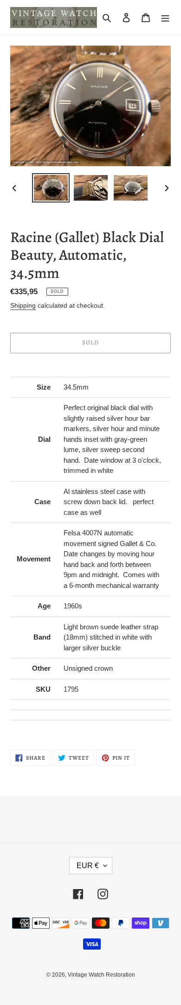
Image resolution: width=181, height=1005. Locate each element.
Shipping (23, 305)
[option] (51, 188)
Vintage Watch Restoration (101, 974)
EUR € (88, 866)
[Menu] (165, 17)
